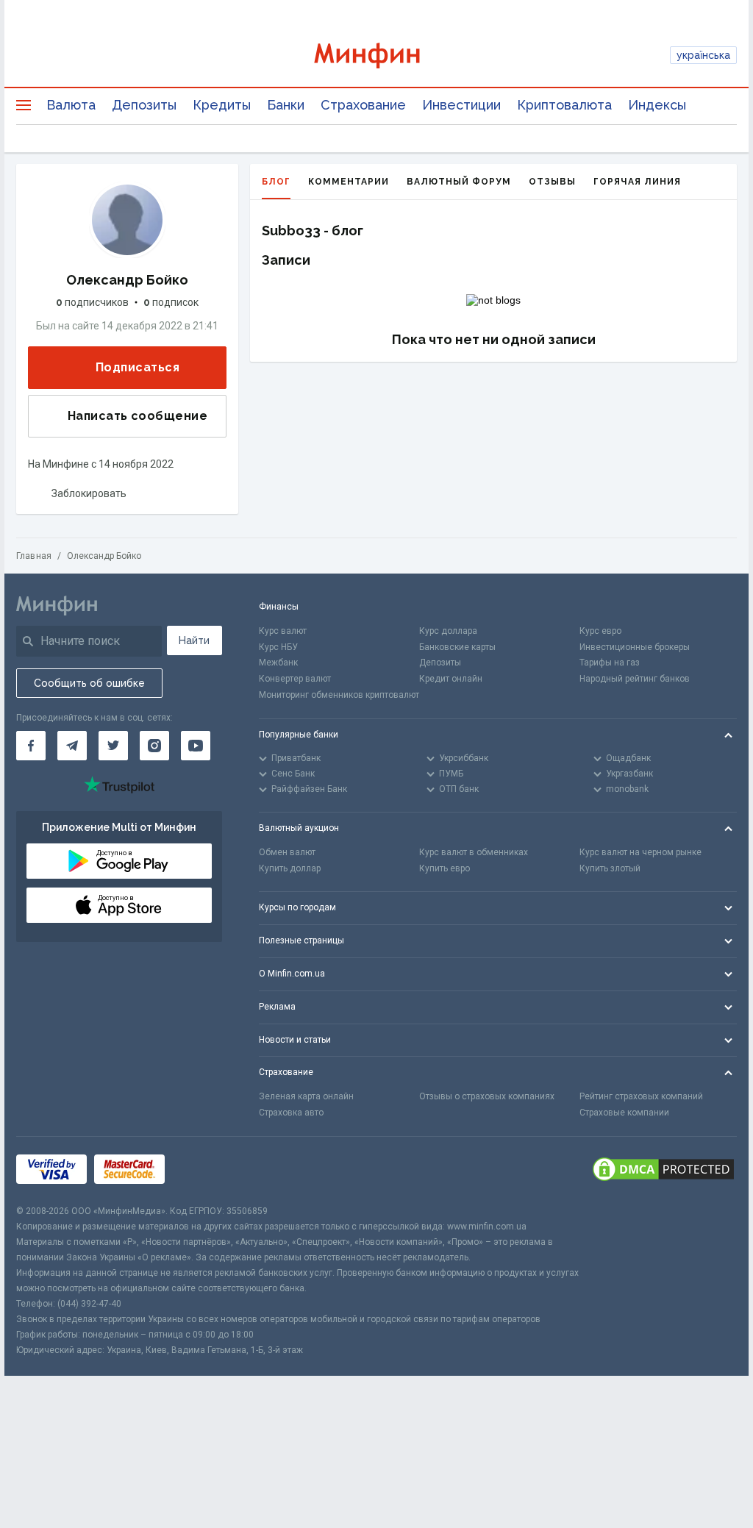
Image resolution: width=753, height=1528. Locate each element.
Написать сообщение (137, 416)
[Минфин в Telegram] (72, 745)
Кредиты (222, 105)
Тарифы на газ (609, 662)
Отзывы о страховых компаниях (486, 1096)
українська (703, 55)
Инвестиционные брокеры (634, 647)
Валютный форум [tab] (459, 181)
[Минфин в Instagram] (154, 745)
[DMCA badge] (663, 1170)
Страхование (363, 105)
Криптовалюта (564, 105)
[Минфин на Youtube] (195, 745)
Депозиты (144, 105)
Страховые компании (624, 1112)
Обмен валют (287, 852)
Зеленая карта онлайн (306, 1096)
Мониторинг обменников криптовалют (339, 695)
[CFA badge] (205, 1170)
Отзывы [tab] (552, 181)
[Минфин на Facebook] (31, 745)
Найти (194, 640)
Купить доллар (290, 868)
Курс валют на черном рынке (640, 852)
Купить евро (444, 868)
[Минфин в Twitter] (113, 745)
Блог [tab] (276, 181)
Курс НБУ (278, 647)
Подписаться (137, 367)
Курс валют (283, 631)
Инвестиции (461, 105)
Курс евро (600, 631)
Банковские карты (457, 647)
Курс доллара (448, 631)
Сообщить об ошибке (89, 683)
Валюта (71, 105)
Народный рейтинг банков (634, 679)
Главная (33, 556)
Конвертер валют (295, 679)
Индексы (657, 105)
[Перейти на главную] (377, 55)
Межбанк (278, 662)
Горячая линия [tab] (637, 181)
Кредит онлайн (450, 679)
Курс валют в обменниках (473, 852)
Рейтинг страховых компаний (641, 1096)
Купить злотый (609, 868)
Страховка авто (291, 1112)
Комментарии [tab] (348, 181)
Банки (285, 105)
